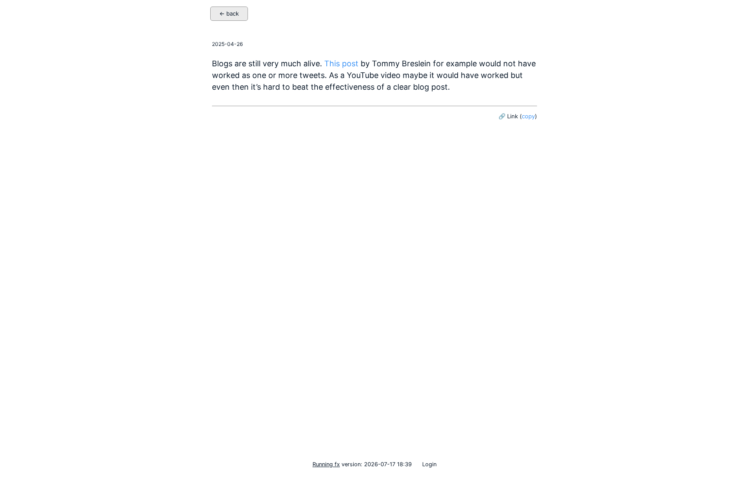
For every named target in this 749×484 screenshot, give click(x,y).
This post (341, 63)
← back (229, 13)
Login (429, 464)
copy (528, 116)
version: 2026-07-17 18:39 (362, 464)
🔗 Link (508, 116)
